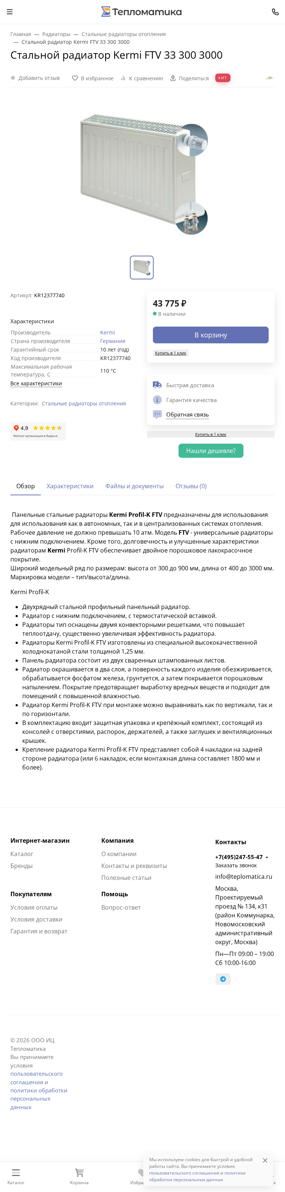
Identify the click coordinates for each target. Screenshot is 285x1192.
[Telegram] (223, 979)
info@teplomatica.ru (243, 876)
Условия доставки (36, 919)
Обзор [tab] (25, 486)
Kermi (107, 332)
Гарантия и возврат (39, 931)
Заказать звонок (236, 865)
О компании (119, 854)
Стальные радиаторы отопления (84, 403)
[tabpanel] (142, 641)
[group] (142, 176)
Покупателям (31, 894)
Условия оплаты (34, 907)
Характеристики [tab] (70, 486)
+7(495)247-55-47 (239, 857)
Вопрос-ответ (121, 907)
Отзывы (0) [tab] (191, 486)
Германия (112, 340)
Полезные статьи (126, 878)
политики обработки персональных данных (39, 1098)
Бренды (21, 866)
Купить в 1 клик (170, 353)
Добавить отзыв (39, 77)
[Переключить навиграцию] (9, 12)
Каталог (21, 854)
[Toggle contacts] (275, 12)
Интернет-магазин (40, 840)
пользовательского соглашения (184, 1173)
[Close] (265, 1160)
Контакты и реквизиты (134, 866)
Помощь (114, 894)
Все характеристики (36, 383)
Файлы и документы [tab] (134, 486)
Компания (117, 840)
